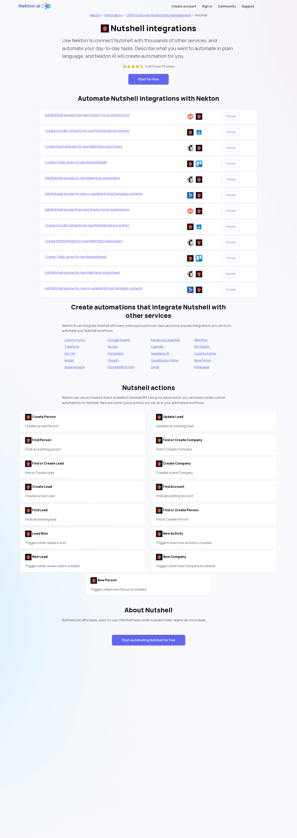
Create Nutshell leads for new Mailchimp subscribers (84, 146)
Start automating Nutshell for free (148, 640)
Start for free (148, 79)
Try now (230, 116)
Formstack (115, 353)
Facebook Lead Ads (165, 340)
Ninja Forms (202, 360)
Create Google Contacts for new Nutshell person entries (87, 130)
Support (248, 6)
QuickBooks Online (165, 360)
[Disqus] (148, 720)
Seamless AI (160, 353)
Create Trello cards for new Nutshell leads (76, 162)
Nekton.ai (29, 6)
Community (227, 6)
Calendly (157, 346)
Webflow (200, 340)
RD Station (202, 346)
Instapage (201, 367)
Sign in (207, 6)
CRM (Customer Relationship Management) (158, 15)
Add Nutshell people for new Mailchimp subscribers (82, 178)
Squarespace (74, 367)
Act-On (69, 353)
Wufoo (113, 346)
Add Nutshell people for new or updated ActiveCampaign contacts (93, 193)
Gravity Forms (74, 340)
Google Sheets (119, 340)
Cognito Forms (205, 353)
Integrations (113, 15)
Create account (183, 6)
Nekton (95, 15)
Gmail (155, 367)
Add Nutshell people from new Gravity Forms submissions (87, 115)
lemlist (69, 360)
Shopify (113, 360)
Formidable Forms (121, 367)
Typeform (71, 346)
